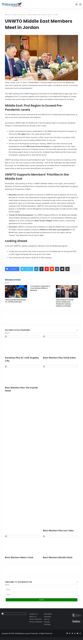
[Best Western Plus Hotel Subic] (60, 345)
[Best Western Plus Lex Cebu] (60, 446)
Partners (47, 622)
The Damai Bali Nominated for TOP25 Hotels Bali (15, 301)
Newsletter (48, 614)
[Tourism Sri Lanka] (12, 4)
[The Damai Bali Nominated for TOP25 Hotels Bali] (16, 291)
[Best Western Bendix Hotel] (60, 545)
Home (8, 15)
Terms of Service (35, 619)
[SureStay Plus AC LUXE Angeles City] (22, 345)
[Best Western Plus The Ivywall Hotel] (22, 375)
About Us (32, 616)
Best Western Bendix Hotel (57, 557)
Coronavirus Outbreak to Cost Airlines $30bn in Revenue (40, 288)
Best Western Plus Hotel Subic (59, 357)
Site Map (47, 624)
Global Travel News (18, 15)
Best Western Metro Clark (19, 557)
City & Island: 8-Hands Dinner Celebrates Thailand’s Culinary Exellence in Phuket (64, 303)
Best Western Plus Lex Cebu (58, 530)
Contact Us (33, 614)
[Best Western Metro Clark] (22, 545)
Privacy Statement (35, 622)
